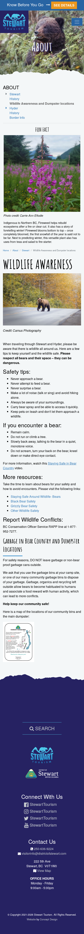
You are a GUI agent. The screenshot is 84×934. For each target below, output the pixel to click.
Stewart (25, 250)
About (15, 250)
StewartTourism (43, 804)
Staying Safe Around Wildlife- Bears (36, 496)
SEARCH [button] (44, 728)
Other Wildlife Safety (25, 510)
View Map (44, 870)
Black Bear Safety (23, 501)
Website (31, 919)
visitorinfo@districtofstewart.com (44, 853)
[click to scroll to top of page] (78, 924)
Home (6, 250)
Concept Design (48, 919)
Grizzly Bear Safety (24, 506)
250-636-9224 (44, 848)
